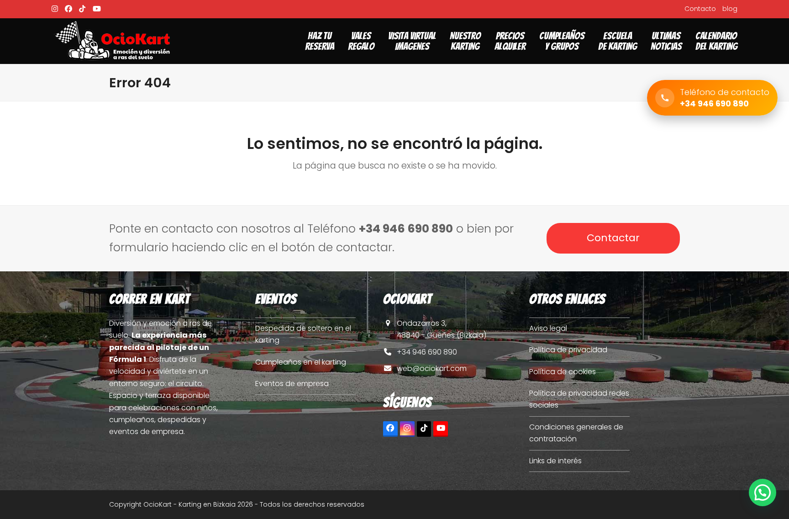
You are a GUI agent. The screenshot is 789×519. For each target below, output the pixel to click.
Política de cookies (562, 371)
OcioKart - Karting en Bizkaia (189, 504)
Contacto (700, 8)
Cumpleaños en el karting (300, 362)
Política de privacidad (568, 349)
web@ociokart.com (432, 368)
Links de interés (555, 460)
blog (729, 8)
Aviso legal (548, 328)
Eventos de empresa (292, 383)
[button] (762, 492)
